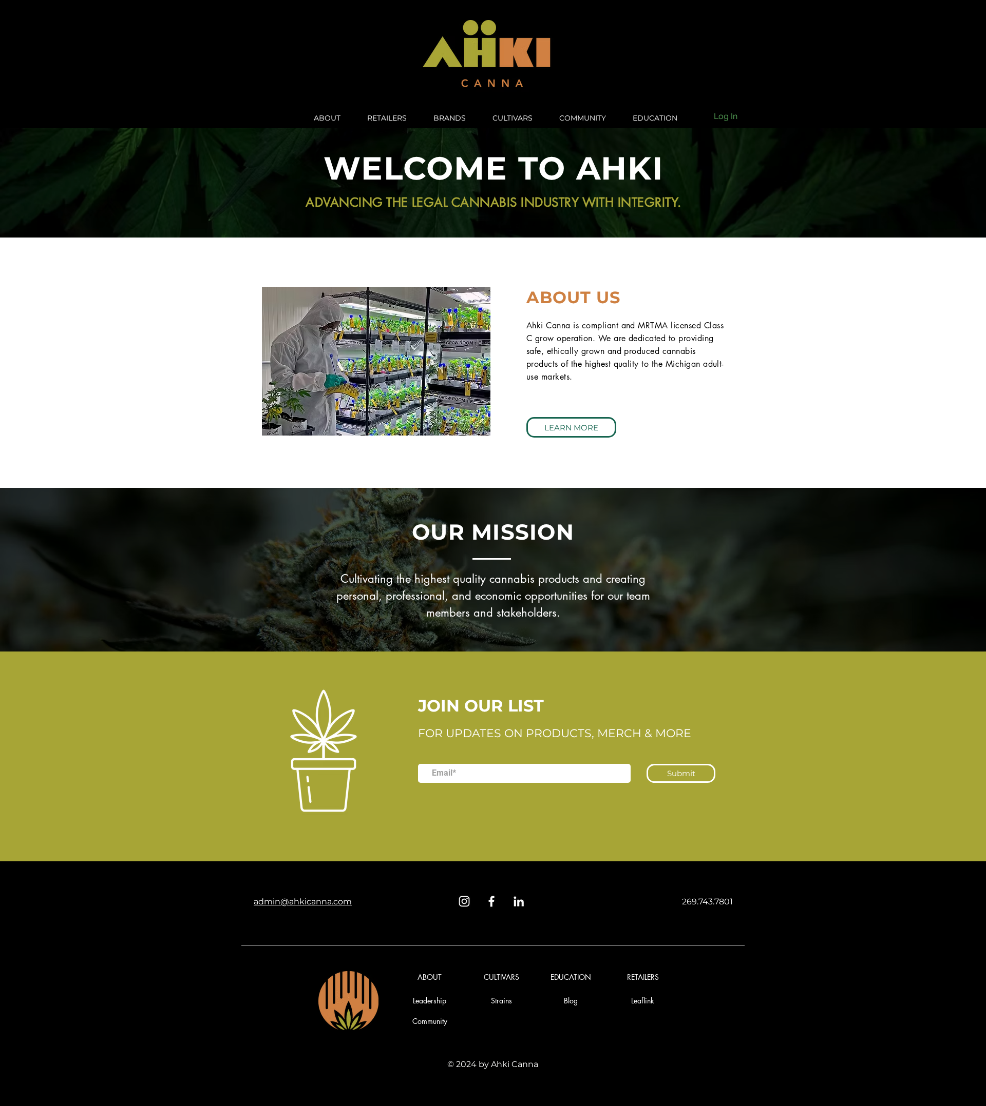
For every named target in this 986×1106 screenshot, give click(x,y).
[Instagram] (464, 901)
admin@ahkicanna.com (303, 901)
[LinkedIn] (518, 901)
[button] (571, 1000)
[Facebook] (491, 901)
